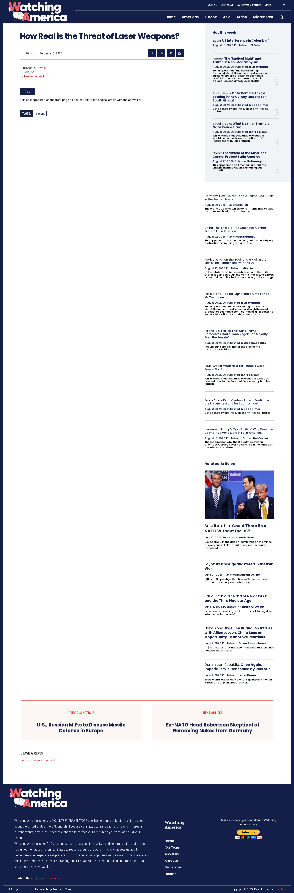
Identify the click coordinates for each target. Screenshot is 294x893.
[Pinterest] (171, 53)
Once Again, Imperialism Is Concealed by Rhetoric (238, 666)
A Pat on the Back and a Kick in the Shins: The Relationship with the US (235, 261)
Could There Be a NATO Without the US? (235, 528)
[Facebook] (152, 53)
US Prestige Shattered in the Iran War (239, 566)
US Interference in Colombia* (245, 40)
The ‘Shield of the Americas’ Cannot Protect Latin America (240, 155)
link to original (34, 76)
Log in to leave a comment (38, 760)
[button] (281, 17)
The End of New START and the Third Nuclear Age (236, 598)
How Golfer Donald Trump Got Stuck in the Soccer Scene (239, 197)
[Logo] (37, 11)
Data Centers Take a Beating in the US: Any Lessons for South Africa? (239, 96)
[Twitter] (283, 5)
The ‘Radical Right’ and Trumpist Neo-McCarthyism (237, 60)
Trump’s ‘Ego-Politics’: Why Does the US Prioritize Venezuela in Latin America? (239, 431)
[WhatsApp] (180, 53)
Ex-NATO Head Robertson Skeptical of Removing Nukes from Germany (212, 728)
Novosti (41, 67)
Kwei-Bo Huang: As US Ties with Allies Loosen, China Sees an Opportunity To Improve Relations (238, 632)
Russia (40, 113)
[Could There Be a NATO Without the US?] (239, 495)
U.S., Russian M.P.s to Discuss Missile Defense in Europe (81, 728)
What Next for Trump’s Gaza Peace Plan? (241, 125)
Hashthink (280, 889)
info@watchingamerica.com (49, 878)
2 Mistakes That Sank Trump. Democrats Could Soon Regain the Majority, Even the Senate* (236, 334)
